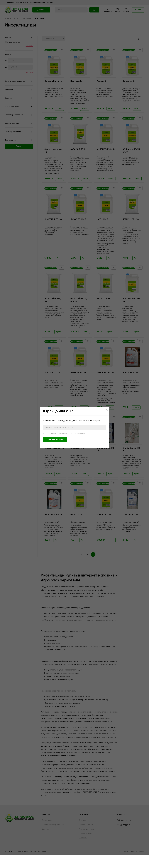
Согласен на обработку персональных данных (66, 433)
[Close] (106, 409)
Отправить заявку (55, 439)
